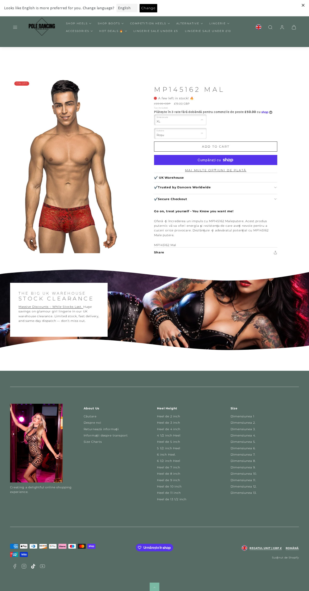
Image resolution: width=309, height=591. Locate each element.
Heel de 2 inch (168, 416)
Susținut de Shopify (285, 557)
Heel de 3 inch (168, 423)
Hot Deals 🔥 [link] (111, 31)
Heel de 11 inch (169, 493)
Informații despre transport (106, 435)
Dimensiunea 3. (243, 429)
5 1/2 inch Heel (168, 448)
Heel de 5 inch (168, 442)
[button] (15, 27)
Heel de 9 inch (168, 480)
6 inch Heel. (166, 454)
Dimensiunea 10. (244, 474)
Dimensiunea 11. (243, 480)
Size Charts (93, 442)
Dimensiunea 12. (244, 486)
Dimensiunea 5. (243, 442)
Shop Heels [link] (77, 23)
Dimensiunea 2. (243, 423)
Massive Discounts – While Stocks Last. (50, 307)
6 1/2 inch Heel (168, 461)
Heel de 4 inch (168, 429)
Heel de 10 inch (169, 486)
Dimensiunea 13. (244, 493)
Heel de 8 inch (168, 474)
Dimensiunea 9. (243, 467)
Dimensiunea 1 (242, 416)
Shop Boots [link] (109, 23)
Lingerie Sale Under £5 (155, 31)
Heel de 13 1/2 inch (171, 499)
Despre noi (92, 423)
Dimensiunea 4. (243, 435)
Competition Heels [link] (148, 23)
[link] (259, 27)
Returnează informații (101, 429)
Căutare (90, 416)
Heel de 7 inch (168, 467)
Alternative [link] (187, 23)
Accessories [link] (77, 31)
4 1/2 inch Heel (169, 435)
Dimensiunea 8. (243, 461)
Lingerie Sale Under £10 (208, 31)
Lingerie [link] (217, 23)
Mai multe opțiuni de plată (215, 170)
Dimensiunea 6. (243, 448)
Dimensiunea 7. (243, 454)
